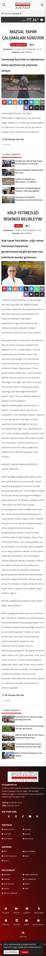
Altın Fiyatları (7, 838)
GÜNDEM (6, 879)
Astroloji (28, 834)
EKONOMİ (6, 874)
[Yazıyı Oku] (31, 107)
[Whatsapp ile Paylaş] (36, 102)
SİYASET (6, 888)
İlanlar (26, 924)
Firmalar (16, 924)
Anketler (5, 924)
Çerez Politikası (30, 851)
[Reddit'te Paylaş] (15, 102)
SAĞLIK (27, 884)
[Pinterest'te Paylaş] (4, 102)
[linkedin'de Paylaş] (31, 102)
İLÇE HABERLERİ (30, 879)
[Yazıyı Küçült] (36, 107)
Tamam (25, 952)
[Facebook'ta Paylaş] (20, 102)
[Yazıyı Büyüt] (42, 107)
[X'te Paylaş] (25, 102)
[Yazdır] (25, 107)
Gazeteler (28, 829)
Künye (27, 856)
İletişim (5, 860)
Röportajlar (39, 912)
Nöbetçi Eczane (8, 829)
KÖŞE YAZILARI (8, 884)
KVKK (5, 851)
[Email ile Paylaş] (42, 102)
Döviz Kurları (29, 838)
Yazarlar (5, 912)
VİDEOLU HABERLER (10, 893)
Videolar (16, 912)
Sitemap (23, 936)
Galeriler (27, 912)
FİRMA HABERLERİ (31, 874)
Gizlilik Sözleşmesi (10, 856)
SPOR (27, 888)
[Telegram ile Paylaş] (9, 102)
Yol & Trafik (7, 834)
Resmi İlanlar (38, 924)
